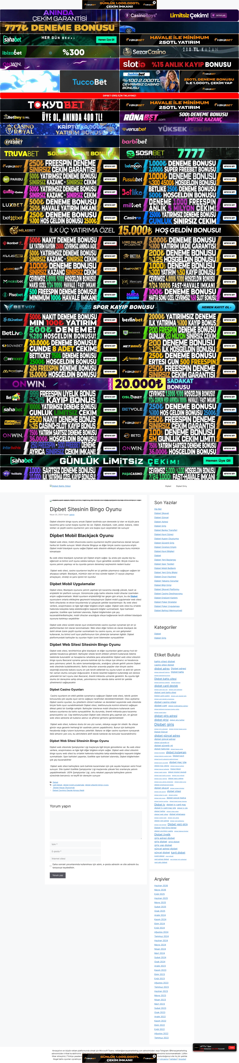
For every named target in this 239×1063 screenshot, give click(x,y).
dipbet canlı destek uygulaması (164, 699)
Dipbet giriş (164, 724)
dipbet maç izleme (161, 766)
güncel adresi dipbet (166, 848)
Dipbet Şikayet (161, 513)
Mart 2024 (159, 953)
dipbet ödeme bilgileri (181, 831)
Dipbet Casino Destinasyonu (168, 593)
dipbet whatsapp (177, 814)
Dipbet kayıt (178, 756)
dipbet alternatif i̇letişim (162, 672)
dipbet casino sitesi (165, 702)
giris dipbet (160, 841)
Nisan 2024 (160, 949)
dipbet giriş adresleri (161, 729)
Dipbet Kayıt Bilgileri (164, 551)
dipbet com (160, 705)
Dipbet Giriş (181, 486)
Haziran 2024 (161, 940)
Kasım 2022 (160, 1021)
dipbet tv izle (182, 808)
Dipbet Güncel (161, 517)
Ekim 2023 (159, 974)
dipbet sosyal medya (176, 798)
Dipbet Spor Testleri (164, 564)
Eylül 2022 (159, 1029)
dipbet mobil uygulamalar (73, 785)
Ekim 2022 (159, 1025)
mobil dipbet (159, 856)
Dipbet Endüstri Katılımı (166, 598)
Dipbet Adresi (161, 521)
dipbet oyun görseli (178, 775)
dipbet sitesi (174, 791)
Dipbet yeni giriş (178, 824)
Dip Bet (158, 509)
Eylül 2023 (159, 978)
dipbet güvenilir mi (161, 743)
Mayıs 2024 (160, 945)
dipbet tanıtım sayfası (161, 801)
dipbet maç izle (177, 762)
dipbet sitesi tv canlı (160, 795)
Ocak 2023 (159, 1012)
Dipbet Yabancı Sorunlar (166, 581)
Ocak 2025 (159, 911)
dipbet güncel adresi (164, 739)
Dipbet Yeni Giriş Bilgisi (165, 572)
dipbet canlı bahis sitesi (165, 692)
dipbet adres (162, 668)
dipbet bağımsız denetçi (162, 682)
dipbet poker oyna (180, 782)
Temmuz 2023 (161, 987)
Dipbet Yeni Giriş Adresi (165, 828)
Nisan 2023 (160, 999)
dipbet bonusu (175, 682)
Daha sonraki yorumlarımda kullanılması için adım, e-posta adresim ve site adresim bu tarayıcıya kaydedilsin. (96, 866)
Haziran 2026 (161, 885)
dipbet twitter (159, 811)
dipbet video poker (173, 811)
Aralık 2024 (160, 915)
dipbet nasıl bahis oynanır (162, 775)
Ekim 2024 (159, 923)
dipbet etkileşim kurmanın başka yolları (166, 709)
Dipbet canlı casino (162, 696)
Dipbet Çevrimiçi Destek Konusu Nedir (68, 790)
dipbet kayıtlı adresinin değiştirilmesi (166, 759)
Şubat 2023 (160, 1008)
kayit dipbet (178, 852)
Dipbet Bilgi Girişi (162, 585)
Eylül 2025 (159, 894)
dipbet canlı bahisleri (175, 689)
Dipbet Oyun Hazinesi (165, 576)
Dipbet (168, 486)
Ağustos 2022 (161, 1033)
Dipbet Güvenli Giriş (164, 543)
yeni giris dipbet (160, 862)
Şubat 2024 (160, 957)
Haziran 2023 (161, 991)
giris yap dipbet (163, 845)
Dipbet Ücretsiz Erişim (165, 547)
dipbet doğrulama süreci (178, 706)
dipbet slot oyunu (159, 798)
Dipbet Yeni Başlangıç (165, 560)
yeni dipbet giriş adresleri (178, 859)
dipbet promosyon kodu (164, 785)
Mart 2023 (159, 1004)
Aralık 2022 (160, 1016)
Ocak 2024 (159, 961)
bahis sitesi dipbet (164, 661)
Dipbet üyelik (162, 834)
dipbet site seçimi (160, 791)
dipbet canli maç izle (161, 689)
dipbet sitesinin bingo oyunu (97, 785)
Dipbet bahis (177, 672)
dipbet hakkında (161, 749)
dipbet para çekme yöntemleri (163, 782)
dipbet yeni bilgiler (160, 825)
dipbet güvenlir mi (163, 745)
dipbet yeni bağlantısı (177, 821)
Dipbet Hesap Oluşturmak (64, 788)
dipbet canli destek (166, 685)
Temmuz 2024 (161, 936)
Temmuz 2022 (161, 1038)
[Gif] (119, 230)
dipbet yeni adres (173, 818)
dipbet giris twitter (177, 720)
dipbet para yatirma (160, 778)
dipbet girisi (161, 719)
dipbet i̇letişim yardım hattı (163, 756)
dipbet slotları (173, 795)
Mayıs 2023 (160, 995)
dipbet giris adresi (165, 715)
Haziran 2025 (161, 898)
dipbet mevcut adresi (177, 766)
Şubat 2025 (160, 906)
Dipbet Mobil (175, 769)
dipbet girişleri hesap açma (177, 729)
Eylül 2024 (159, 928)
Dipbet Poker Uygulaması (167, 606)
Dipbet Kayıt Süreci (163, 534)
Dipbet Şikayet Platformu (166, 589)
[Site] (59, 166)
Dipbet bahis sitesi (165, 678)
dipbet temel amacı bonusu (178, 801)
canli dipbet (57, 785)
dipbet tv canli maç (176, 804)
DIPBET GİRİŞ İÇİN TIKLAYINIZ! (119, 95)
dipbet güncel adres (167, 735)
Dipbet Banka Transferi (165, 530)
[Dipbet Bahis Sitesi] (60, 486)
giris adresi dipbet (164, 838)
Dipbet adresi (178, 668)
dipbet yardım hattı (160, 818)
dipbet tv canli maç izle (165, 808)
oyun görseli (169, 856)
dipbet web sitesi (161, 814)
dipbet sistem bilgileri (177, 788)
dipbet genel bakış (160, 712)
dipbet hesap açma (177, 749)
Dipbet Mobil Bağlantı (165, 568)
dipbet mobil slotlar (160, 772)
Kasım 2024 (160, 919)
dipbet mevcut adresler (161, 769)
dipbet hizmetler (159, 753)
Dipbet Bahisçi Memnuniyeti (168, 610)
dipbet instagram (176, 752)
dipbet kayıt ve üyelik (161, 763)
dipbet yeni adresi (161, 821)
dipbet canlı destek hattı (178, 696)
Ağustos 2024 (161, 932)
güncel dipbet (162, 852)
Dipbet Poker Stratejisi (165, 602)
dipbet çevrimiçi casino (163, 831)
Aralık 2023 (160, 966)
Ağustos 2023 (161, 983)
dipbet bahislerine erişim (162, 675)
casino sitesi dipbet (164, 665)
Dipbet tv (159, 804)
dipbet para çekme (175, 778)
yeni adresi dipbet (161, 859)
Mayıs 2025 (160, 902)
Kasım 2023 (160, 970)
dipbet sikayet (161, 788)
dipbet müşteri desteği (177, 772)
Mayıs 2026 (160, 890)
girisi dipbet (173, 842)
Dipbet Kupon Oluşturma (166, 538)
